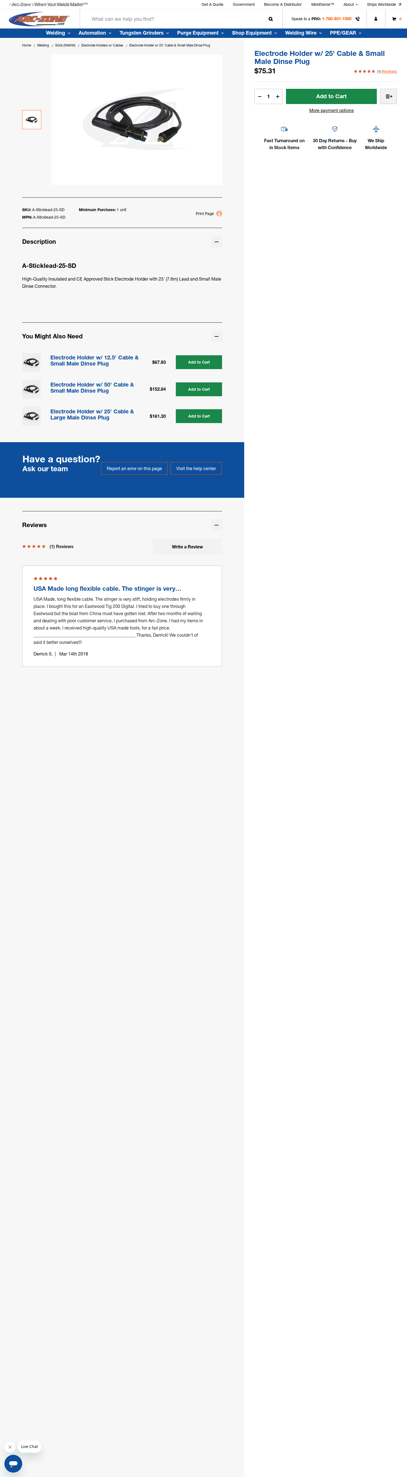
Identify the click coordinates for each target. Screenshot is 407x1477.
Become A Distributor (283, 4)
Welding (55, 33)
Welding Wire (300, 33)
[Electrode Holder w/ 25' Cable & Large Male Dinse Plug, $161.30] (31, 416)
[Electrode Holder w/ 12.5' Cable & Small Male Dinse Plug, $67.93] (31, 362)
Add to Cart (199, 362)
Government (244, 4)
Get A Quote (212, 4)
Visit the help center (196, 468)
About (349, 4)
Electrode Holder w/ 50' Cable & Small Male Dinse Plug (92, 388)
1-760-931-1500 (336, 18)
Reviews (389, 71)
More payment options (331, 110)
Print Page (205, 213)
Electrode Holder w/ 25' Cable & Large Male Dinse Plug (92, 414)
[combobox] (181, 18)
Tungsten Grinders (142, 33)
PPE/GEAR (343, 33)
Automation (92, 33)
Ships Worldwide (381, 4)
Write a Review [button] (187, 547)
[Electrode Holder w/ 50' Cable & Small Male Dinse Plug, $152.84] (31, 389)
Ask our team (45, 468)
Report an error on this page (134, 468)
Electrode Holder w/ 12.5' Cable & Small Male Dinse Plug (94, 360)
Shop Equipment (252, 33)
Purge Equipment (197, 33)
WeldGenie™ (322, 4)
